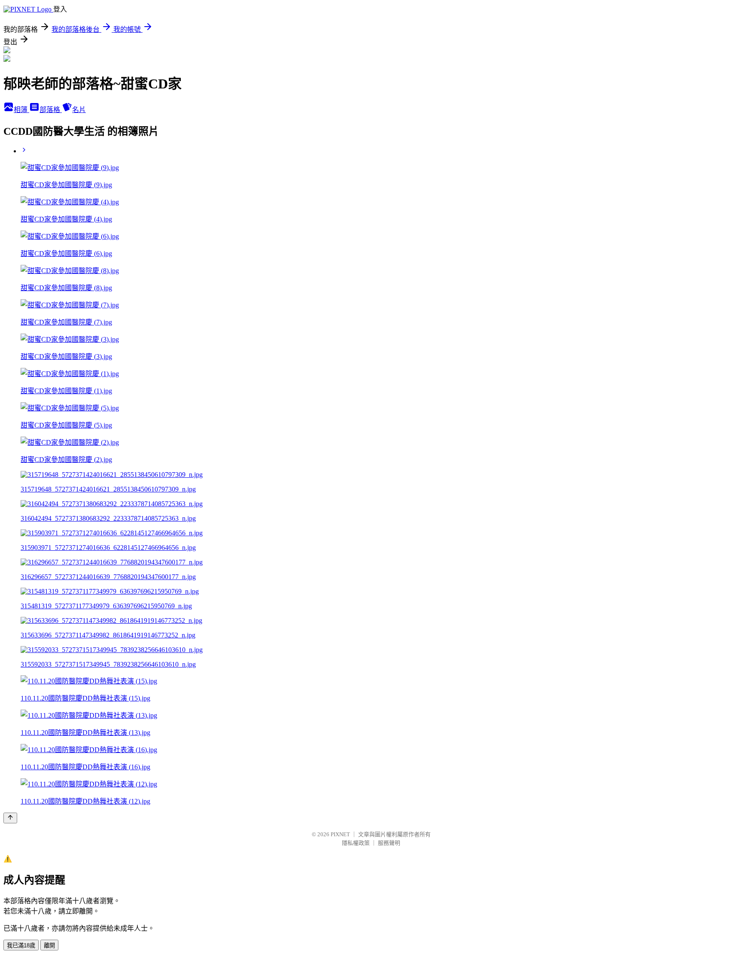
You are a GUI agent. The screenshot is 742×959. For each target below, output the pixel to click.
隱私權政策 (356, 843)
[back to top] (10, 818)
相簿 (21, 109)
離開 (49, 945)
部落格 (51, 109)
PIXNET (340, 834)
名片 (79, 109)
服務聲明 (389, 843)
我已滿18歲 (21, 945)
